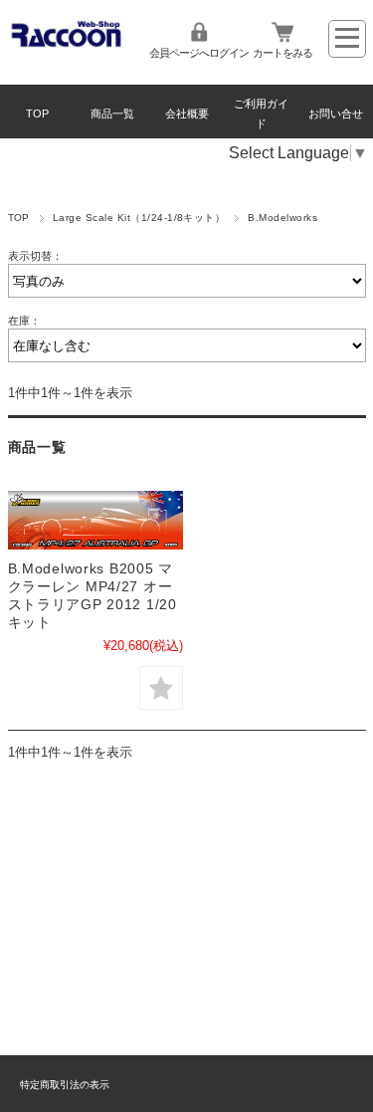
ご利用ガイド (261, 113)
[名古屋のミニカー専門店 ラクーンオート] (67, 43)
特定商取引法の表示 (64, 1084)
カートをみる (282, 53)
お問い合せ (335, 113)
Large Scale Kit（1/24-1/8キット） (139, 217)
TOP (37, 113)
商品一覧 (112, 113)
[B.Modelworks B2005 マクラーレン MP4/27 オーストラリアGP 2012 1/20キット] (95, 520)
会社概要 (187, 113)
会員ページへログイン (199, 53)
